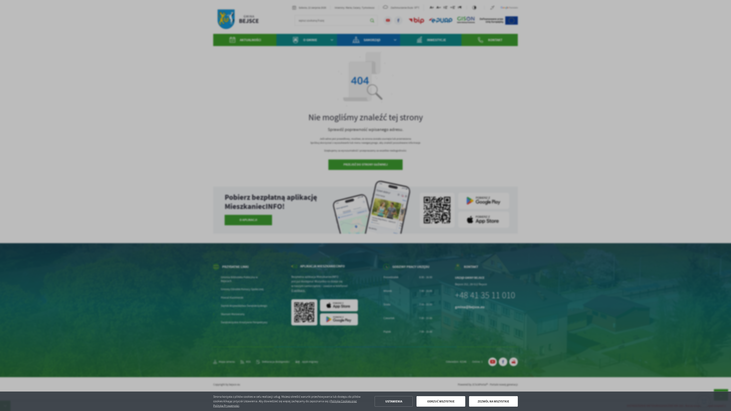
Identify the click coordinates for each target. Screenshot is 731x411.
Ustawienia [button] (393, 401)
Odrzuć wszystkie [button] (441, 401)
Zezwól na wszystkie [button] (493, 401)
